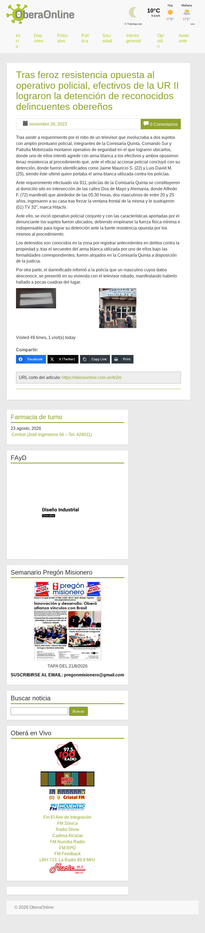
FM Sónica (67, 823)
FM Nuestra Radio (67, 841)
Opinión (160, 41)
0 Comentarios (164, 124)
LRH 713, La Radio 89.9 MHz (67, 860)
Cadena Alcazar (67, 835)
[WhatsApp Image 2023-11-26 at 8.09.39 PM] (57, 298)
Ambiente (184, 38)
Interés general (133, 38)
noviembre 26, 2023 (48, 124)
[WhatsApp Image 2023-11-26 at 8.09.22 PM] (140, 308)
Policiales (62, 38)
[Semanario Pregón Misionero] (67, 621)
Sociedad (107, 38)
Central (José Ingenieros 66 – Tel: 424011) (52, 434)
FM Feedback (67, 853)
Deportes (38, 38)
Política (85, 38)
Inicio (18, 41)
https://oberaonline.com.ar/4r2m (91, 377)
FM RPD (67, 848)
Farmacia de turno (36, 417)
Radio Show (67, 829)
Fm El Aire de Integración (67, 817)
